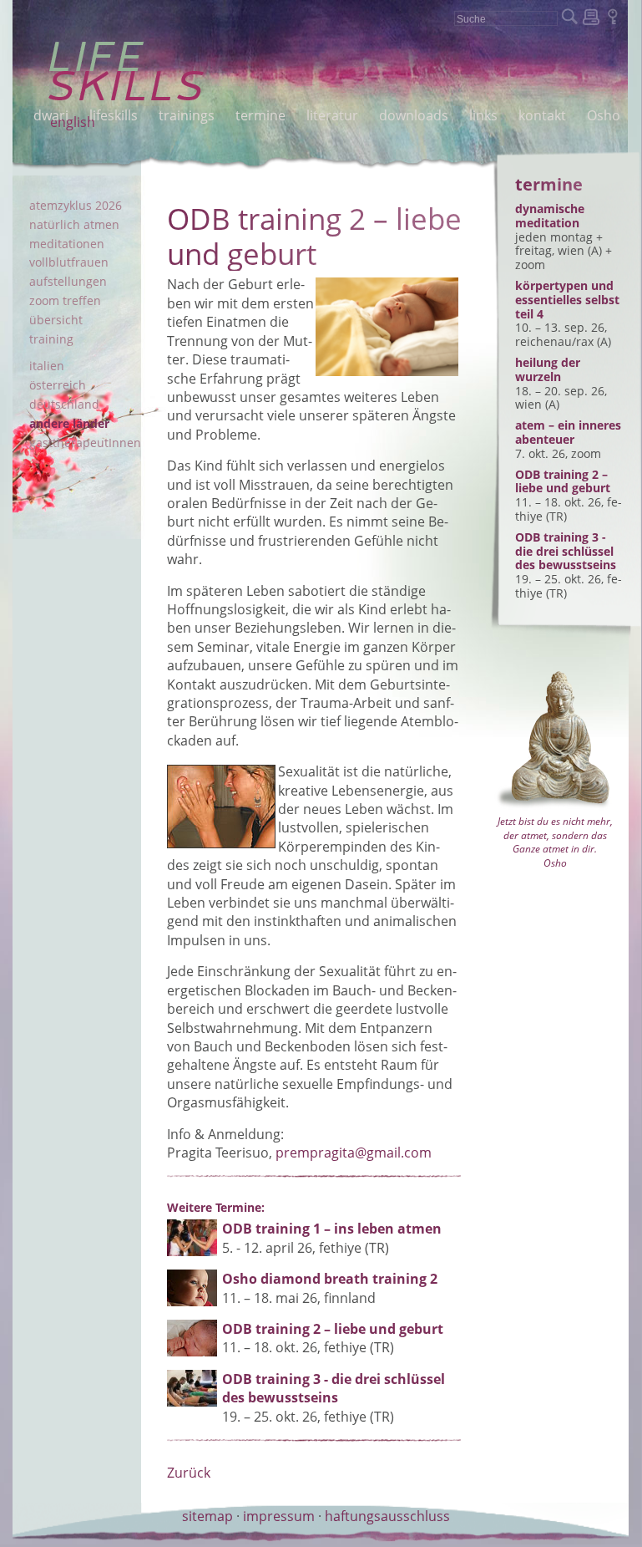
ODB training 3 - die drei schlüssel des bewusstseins (565, 551)
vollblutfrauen (69, 262)
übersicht (56, 320)
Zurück (188, 1472)
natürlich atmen (74, 224)
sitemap (207, 1516)
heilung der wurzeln (547, 369)
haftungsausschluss (387, 1516)
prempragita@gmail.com (354, 1152)
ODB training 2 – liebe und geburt (562, 481)
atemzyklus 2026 (75, 205)
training (51, 339)
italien (46, 366)
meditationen (66, 244)
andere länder (69, 423)
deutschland (64, 404)
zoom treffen (65, 300)
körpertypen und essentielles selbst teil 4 (567, 299)
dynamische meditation (549, 216)
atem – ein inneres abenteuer (568, 432)
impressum (279, 1516)
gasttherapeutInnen (85, 442)
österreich (57, 385)
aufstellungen (68, 281)
